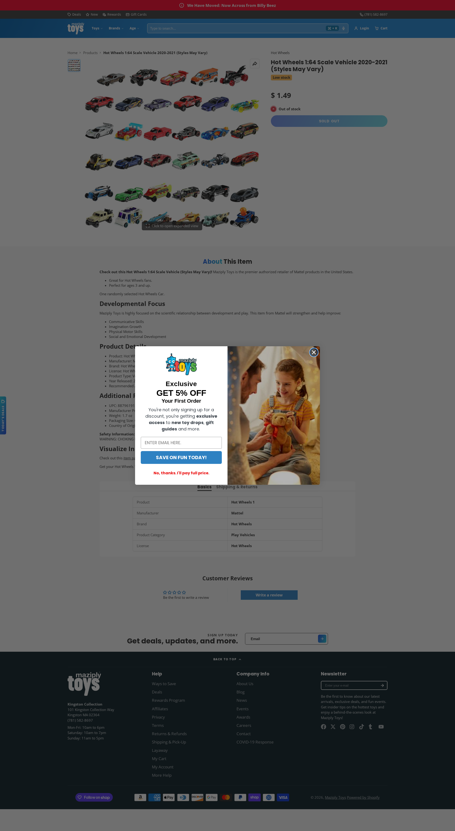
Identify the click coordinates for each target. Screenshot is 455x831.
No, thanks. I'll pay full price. (181, 473)
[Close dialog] (314, 352)
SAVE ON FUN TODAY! (181, 457)
